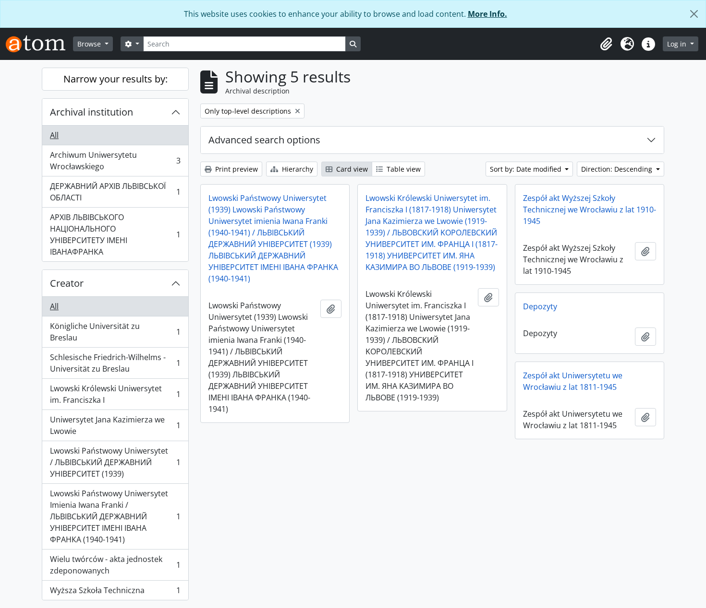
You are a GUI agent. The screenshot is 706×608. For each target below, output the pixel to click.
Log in (677, 43)
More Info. (487, 14)
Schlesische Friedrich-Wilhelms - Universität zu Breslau (115, 363)
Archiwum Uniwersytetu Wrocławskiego (115, 161)
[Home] (39, 44)
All (54, 135)
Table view (403, 169)
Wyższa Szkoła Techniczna (115, 592)
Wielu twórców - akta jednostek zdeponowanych (115, 565)
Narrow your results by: (115, 78)
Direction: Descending (617, 169)
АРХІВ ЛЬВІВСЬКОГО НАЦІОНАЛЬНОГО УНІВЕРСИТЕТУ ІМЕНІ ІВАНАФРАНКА (115, 234)
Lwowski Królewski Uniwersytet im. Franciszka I (115, 394)
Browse (90, 43)
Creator (67, 283)
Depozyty (540, 306)
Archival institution (91, 111)
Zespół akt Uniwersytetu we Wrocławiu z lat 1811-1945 (572, 381)
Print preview (235, 169)
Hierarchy (296, 169)
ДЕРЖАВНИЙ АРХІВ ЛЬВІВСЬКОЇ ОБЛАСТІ (115, 192)
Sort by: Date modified (526, 169)
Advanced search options (264, 139)
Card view (351, 169)
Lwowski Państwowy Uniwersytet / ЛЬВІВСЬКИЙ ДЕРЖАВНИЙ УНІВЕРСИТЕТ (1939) (115, 462)
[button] (606, 44)
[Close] (694, 13)
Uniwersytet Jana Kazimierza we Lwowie (115, 425)
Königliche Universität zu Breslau (115, 332)
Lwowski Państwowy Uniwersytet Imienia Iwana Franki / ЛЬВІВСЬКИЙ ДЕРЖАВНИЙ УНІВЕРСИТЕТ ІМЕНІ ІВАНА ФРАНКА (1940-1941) (115, 516)
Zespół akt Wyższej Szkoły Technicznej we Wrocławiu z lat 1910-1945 (589, 209)
